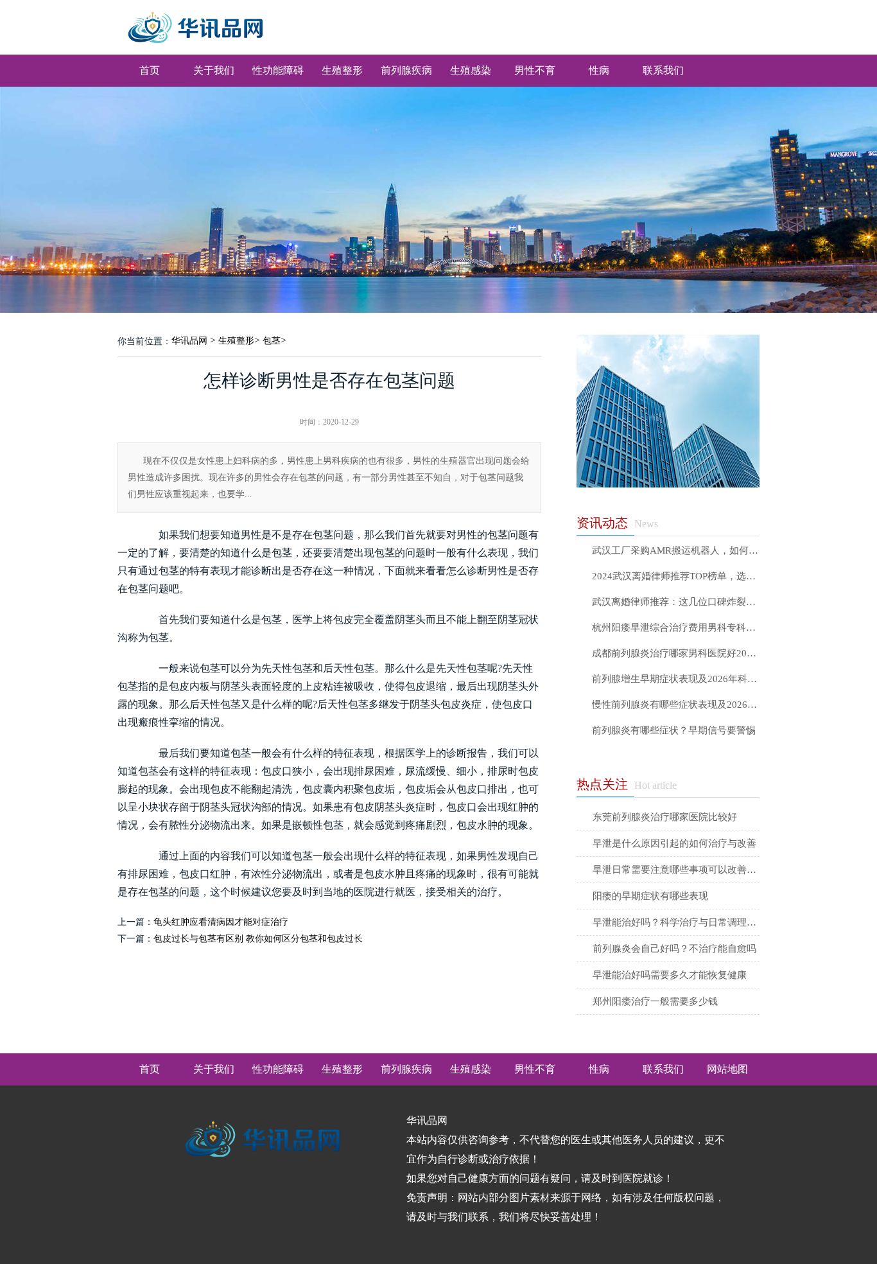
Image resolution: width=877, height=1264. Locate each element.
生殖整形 (342, 70)
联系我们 (663, 70)
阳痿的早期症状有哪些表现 (650, 896)
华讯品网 (189, 341)
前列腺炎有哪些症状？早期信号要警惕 (674, 730)
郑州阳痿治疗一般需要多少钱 (655, 1001)
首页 (149, 70)
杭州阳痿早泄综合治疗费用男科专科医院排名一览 (676, 628)
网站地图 (727, 1069)
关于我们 (213, 70)
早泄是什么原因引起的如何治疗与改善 (674, 843)
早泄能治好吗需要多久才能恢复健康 (670, 975)
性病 (599, 70)
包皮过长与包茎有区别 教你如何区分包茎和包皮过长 (258, 939)
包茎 (272, 341)
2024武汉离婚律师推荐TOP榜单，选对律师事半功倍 (676, 576)
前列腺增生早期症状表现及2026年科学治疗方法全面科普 (676, 679)
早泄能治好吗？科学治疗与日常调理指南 (676, 922)
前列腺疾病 (406, 70)
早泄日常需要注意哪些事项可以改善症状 (676, 870)
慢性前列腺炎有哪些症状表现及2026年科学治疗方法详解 (676, 705)
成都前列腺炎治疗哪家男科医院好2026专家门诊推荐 (676, 653)
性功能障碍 (278, 70)
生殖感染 (470, 70)
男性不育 (534, 70)
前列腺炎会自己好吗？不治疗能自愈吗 (674, 949)
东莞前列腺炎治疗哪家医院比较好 (665, 817)
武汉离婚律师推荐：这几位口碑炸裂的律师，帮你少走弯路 (676, 602)
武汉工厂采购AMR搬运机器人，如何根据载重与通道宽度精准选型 (676, 551)
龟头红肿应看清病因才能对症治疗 (220, 922)
